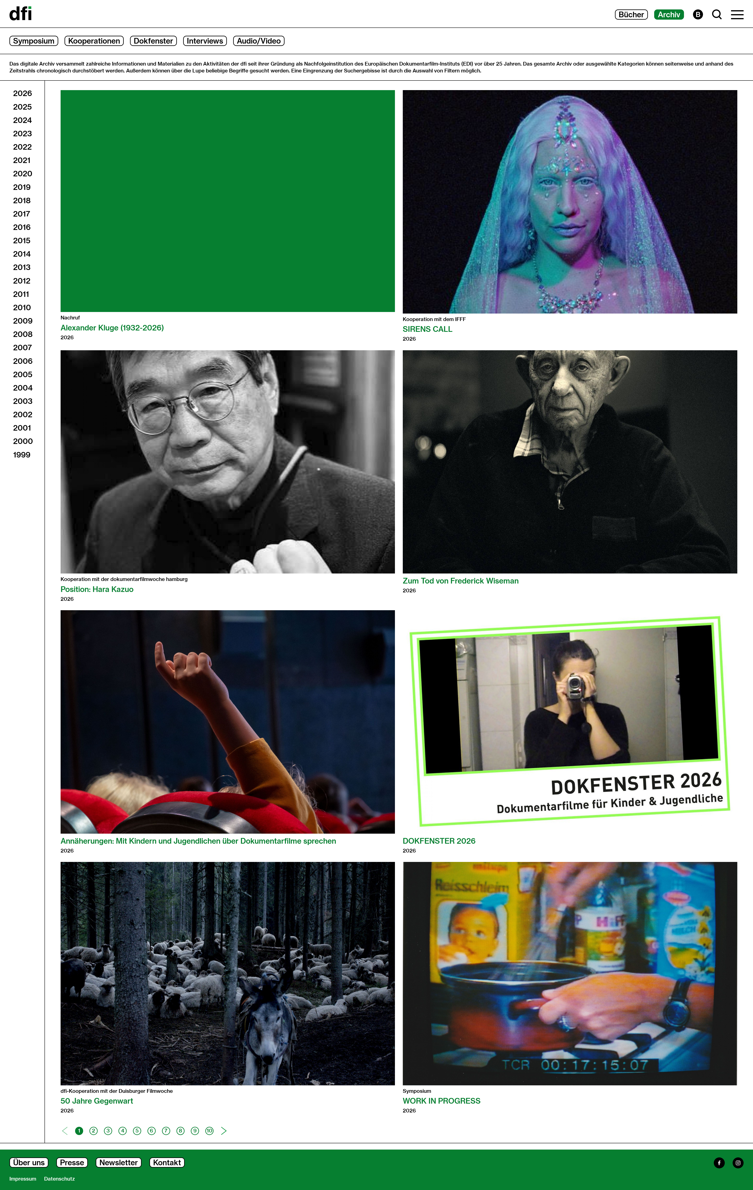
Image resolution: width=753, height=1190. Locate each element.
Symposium (34, 41)
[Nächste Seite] (224, 1131)
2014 (22, 254)
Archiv (669, 14)
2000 (23, 441)
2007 (22, 347)
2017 (21, 214)
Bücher (631, 14)
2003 (23, 401)
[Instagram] (738, 1162)
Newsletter (118, 1162)
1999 (21, 454)
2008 (23, 334)
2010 (22, 307)
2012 (21, 280)
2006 (23, 361)
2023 (22, 133)
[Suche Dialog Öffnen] (717, 14)
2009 (23, 321)
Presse (72, 1162)
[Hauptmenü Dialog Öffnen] (737, 15)
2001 (22, 428)
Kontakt (167, 1162)
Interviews (205, 41)
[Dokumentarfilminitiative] (20, 13)
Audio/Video (259, 41)
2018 (22, 200)
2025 (22, 107)
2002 (22, 414)
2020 (22, 173)
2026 (22, 93)
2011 (21, 294)
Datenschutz (59, 1179)
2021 (21, 160)
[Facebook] (719, 1162)
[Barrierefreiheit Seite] (698, 14)
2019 (22, 187)
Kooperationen (94, 41)
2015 (21, 240)
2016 (22, 227)
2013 (22, 267)
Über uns (29, 1162)
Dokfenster (153, 41)
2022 (22, 147)
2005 (22, 374)
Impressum (22, 1179)
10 (209, 1131)
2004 (23, 387)
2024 (22, 120)
